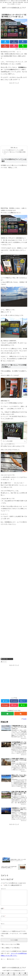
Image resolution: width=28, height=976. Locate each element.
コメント (3, 888)
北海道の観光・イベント (7, 658)
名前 (2, 908)
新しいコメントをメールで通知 (11, 944)
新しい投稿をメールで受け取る (11, 947)
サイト (3, 923)
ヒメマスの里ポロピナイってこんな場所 (13, 150)
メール (3, 916)
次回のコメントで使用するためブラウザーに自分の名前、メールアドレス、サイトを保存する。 (14, 933)
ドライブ (4, 661)
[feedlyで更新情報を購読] (7, 713)
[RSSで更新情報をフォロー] (20, 713)
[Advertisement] (14, 98)
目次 (12, 147)
